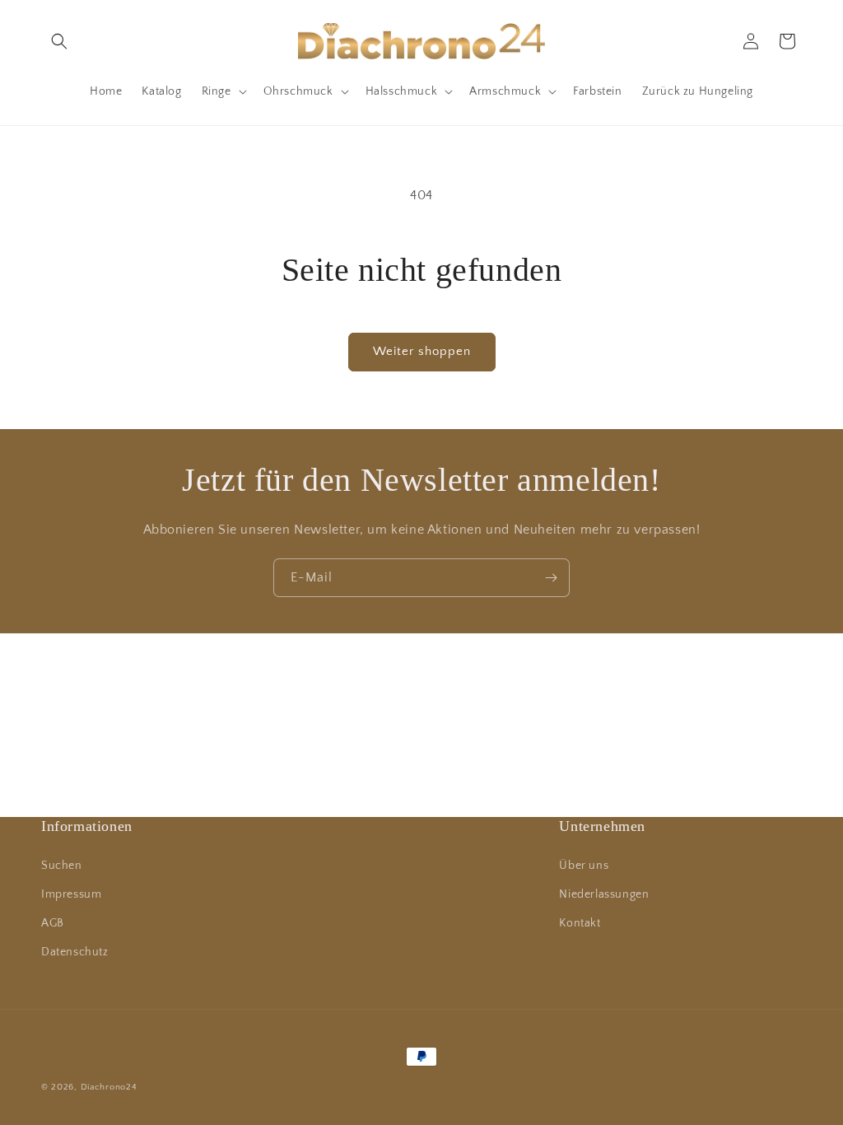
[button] (59, 41)
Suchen (61, 865)
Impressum (71, 894)
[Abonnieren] (551, 577)
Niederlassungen (604, 894)
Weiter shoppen (422, 351)
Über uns (583, 865)
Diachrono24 (109, 1087)
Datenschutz (75, 952)
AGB (52, 923)
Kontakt (579, 923)
